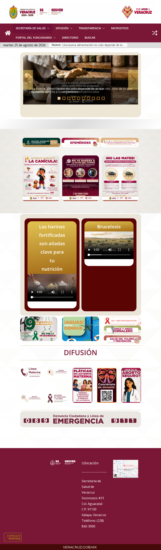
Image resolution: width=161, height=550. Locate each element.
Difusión (62, 28)
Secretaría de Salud (31, 28)
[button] (47, 28)
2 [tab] (63, 98)
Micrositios (120, 28)
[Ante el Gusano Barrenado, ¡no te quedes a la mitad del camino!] (80, 79)
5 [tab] (78, 98)
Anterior (28, 80)
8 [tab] (93, 98)
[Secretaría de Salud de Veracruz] (8, 33)
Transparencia (90, 28)
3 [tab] (68, 98)
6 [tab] (83, 98)
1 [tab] (59, 98)
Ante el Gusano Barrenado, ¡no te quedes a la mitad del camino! (76, 92)
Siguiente (133, 80)
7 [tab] (88, 98)
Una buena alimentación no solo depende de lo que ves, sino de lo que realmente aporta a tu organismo (94, 45)
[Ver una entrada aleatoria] (155, 33)
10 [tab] (104, 98)
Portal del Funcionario (34, 37)
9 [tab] (98, 98)
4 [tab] (73, 98)
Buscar (90, 37)
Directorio (70, 37)
